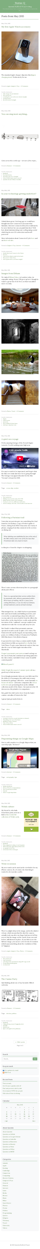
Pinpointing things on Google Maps (17, 738)
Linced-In (5, 422)
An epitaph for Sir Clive (9, 848)
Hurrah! (5, 791)
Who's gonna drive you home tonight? (13, 259)
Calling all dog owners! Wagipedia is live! (13, 1024)
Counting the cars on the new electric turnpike (15, 97)
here (33, 238)
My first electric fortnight (9, 100)
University (6, 1225)
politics (14, 1013)
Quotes (5, 1215)
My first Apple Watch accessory (15, 27)
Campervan (6, 1173)
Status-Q (20, 3)
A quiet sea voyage (9, 439)
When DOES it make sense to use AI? (12, 178)
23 (29, 1116)
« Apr (6, 1121)
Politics (5, 1210)
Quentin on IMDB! (8, 1152)
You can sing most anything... (14, 114)
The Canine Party (9, 979)
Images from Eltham (10, 273)
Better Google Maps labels (9, 792)
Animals (5, 1163)
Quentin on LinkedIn (9, 1139)
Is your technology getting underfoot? (18, 193)
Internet (18, 245)
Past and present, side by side (12, 1088)
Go (35, 1059)
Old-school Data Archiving (11, 1093)
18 (6, 1116)
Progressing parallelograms (10, 963)
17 (33, 1114)
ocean (8, 488)
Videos (5, 1228)
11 (6, 1114)
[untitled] (5, 173)
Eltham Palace (14, 277)
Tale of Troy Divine (8, 723)
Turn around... (7, 1083)
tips (15, 777)
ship (12, 488)
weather (16, 488)
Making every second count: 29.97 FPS (13, 498)
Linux (4, 1190)
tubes (8, 709)
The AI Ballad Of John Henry (10, 423)
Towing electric (7, 98)
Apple (8, 86)
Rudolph (5, 1025)
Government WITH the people (13, 1091)
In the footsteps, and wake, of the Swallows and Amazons (17, 503)
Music (5, 1198)
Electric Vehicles (8, 1178)
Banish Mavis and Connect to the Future (13, 253)
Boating (5, 1168)
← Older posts (20, 1042)
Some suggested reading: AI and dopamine (14, 845)
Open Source (7, 1203)
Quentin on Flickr (8, 1147)
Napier (4, 419)
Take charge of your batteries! (10, 94)
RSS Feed (8, 1072)
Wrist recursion (8, 864)
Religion (5, 1218)
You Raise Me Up (7, 175)
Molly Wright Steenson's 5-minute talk (17, 670)
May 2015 (20, 1105)
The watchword (7, 95)
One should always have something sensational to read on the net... (20, 9)
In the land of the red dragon (10, 849)
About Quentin (7, 1132)
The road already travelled (10, 789)
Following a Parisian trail (12, 517)
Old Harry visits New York (9, 425)
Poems (5, 1208)
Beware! (5, 254)
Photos (9, 411)
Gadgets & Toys (15, 86)
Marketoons (6, 1027)
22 (24, 1116)
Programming (7, 1213)
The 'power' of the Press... (9, 257)
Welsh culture (7, 806)
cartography (10, 777)
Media (5, 1193)
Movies (5, 1195)
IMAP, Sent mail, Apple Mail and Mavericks (13, 846)
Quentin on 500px (8, 1149)
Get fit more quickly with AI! (12, 1086)
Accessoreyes (6, 964)
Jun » (33, 1121)
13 (15, 1114)
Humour (9, 166)
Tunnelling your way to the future (11, 720)
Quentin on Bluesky (9, 1144)
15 (24, 1114)
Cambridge (6, 1170)
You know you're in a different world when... (14, 502)
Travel (13, 411)
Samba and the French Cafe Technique (13, 500)
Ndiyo (5, 1200)
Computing (6, 1175)
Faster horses (6, 420)
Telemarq (6, 1220)
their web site (8, 240)
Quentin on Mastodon (10, 1142)
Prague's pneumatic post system (12, 653)
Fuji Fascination (7, 960)
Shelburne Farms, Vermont (10, 721)
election (8, 1013)
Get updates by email (11, 1070)
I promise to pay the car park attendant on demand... (16, 718)
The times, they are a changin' (10, 176)
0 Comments (24, 86)
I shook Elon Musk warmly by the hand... (13, 256)
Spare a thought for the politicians (11, 1028)
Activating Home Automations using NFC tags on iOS (16, 961)
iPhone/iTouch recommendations (11, 788)
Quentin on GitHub (9, 1134)
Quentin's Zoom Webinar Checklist (12, 179)
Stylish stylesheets (7, 786)
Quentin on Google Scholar (11, 1137)
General (9, 483)
